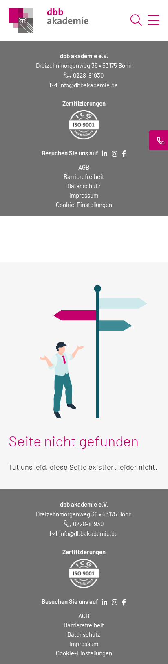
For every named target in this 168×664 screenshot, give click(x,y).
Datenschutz (83, 185)
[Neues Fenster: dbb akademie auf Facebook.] (124, 153)
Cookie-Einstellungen (84, 204)
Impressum (83, 195)
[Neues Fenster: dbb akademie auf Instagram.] (114, 153)
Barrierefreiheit (84, 176)
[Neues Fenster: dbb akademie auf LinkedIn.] (104, 153)
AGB (83, 167)
